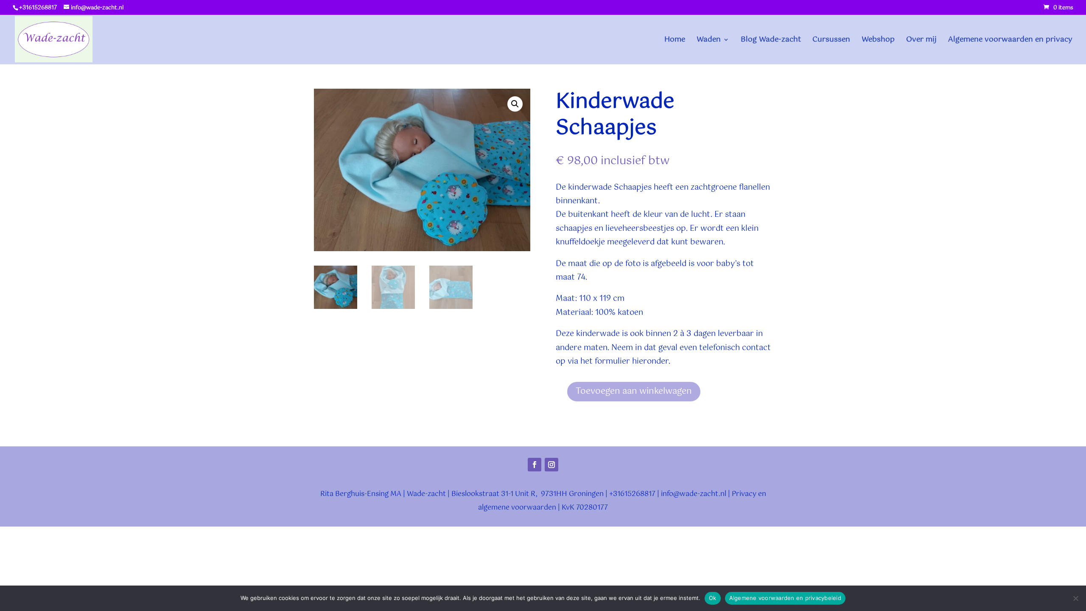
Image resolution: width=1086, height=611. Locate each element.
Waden (709, 40)
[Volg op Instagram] (551, 464)
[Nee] (1075, 598)
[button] (515, 104)
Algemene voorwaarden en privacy (1010, 40)
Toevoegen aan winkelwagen (634, 391)
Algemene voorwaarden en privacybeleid (785, 597)
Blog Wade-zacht (771, 40)
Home (674, 40)
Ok (713, 597)
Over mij (921, 40)
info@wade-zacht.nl (693, 494)
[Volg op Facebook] (534, 464)
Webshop (878, 40)
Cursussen (831, 40)
